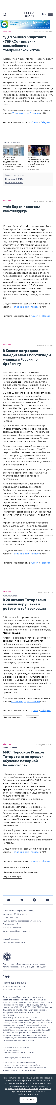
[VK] (8, 900)
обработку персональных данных (21, 1089)
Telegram (45, 122)
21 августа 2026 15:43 (44, 345)
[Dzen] (34, 900)
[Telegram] (22, 900)
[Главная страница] (29, 14)
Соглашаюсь (28, 1100)
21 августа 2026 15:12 (44, 592)
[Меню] (50, 14)
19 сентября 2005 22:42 (43, 32)
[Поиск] (4, 14)
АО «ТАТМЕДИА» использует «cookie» (19, 1063)
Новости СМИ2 (14, 179)
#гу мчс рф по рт (12, 717)
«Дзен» (34, 122)
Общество (7, 31)
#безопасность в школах (16, 868)
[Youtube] (47, 900)
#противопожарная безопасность (21, 872)
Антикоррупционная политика (16, 1058)
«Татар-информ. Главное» (25, 113)
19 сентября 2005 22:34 (43, 201)
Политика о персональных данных (18, 1053)
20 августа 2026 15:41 (44, 745)
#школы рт (32, 717)
